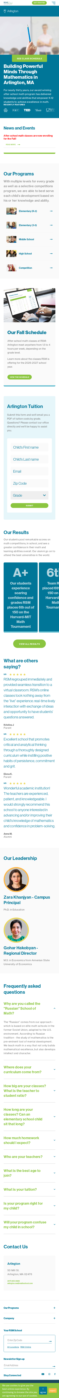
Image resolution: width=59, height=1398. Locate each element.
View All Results (29, 644)
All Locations (13, 1347)
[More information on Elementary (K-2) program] (29, 211)
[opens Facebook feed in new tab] (54, 1374)
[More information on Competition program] (29, 268)
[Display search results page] (50, 1340)
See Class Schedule (29, 58)
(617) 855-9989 (13, 1281)
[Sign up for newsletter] (54, 1365)
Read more (11, 144)
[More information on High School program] (29, 254)
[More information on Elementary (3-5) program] (29, 225)
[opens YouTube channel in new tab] (43, 1374)
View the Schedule (19, 377)
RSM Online (25, 1347)
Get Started (39, 3)
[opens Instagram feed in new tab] (49, 1374)
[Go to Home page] (8, 3)
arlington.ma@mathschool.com (20, 1283)
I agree (43, 1390)
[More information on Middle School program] (29, 239)
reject (53, 1390)
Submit (29, 505)
